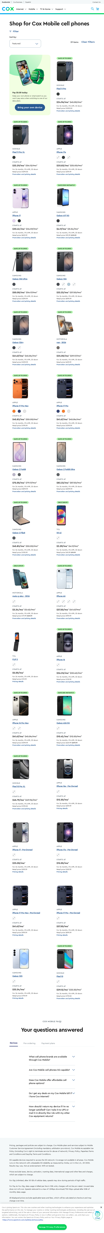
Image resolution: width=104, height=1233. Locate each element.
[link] (30, 107)
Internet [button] (20, 9)
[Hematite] (58, 347)
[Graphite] (19, 474)
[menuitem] (21, 9)
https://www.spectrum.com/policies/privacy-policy (23, 1220)
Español (28, 2)
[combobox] (22, 43)
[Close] (101, 1207)
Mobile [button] (32, 9)
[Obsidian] (58, 94)
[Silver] (24, 411)
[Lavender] (13, 220)
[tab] (13, 1043)
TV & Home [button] (45, 9)
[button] (92, 8)
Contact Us (96, 2)
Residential (6, 2)
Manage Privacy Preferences (52, 1227)
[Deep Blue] (19, 411)
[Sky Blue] (68, 284)
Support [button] (59, 9)
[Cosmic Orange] (13, 411)
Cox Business (17, 2)
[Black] (63, 157)
